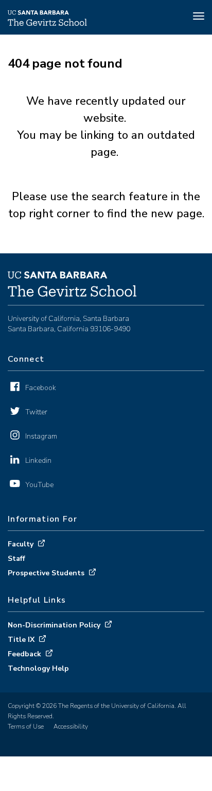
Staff (16, 558)
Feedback (24, 654)
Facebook (40, 388)
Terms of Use (26, 726)
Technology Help (38, 668)
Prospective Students (46, 573)
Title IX (21, 639)
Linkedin (38, 460)
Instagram (41, 436)
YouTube (39, 485)
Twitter (36, 412)
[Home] (47, 23)
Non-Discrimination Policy (54, 625)
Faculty (20, 544)
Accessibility (71, 726)
